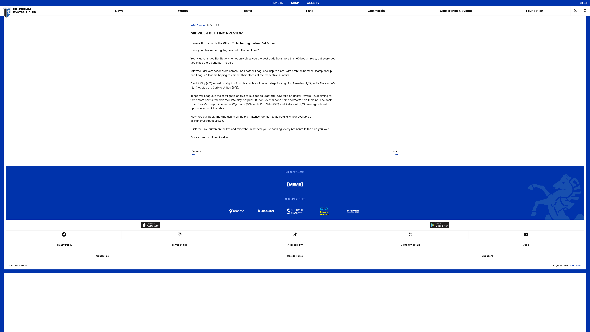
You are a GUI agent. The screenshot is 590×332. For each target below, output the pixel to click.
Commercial (376, 11)
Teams (247, 11)
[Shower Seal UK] (295, 211)
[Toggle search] (585, 11)
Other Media (575, 265)
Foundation (534, 11)
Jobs (526, 244)
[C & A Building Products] (324, 211)
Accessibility (295, 244)
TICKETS (277, 3)
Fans (309, 11)
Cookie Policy (295, 255)
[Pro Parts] (353, 211)
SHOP (295, 3)
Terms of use (179, 244)
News (119, 11)
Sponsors (487, 255)
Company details (410, 244)
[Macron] (236, 211)
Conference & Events (456, 11)
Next (395, 151)
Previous (197, 151)
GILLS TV (313, 3)
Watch (183, 11)
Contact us (102, 255)
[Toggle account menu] (575, 11)
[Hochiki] (265, 211)
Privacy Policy (64, 244)
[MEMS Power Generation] (295, 184)
